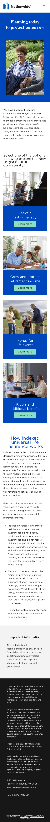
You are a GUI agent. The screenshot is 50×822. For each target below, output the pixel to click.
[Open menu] (44, 6)
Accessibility (24, 817)
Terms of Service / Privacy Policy (32, 817)
